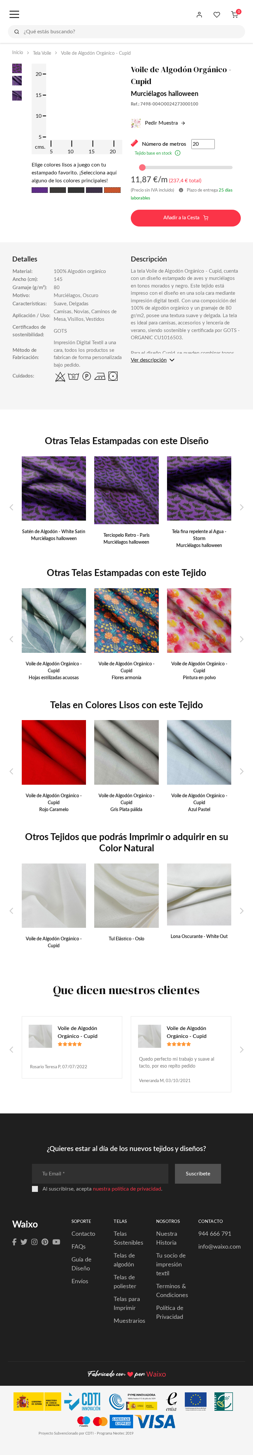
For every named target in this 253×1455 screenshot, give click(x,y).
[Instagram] (34, 1242)
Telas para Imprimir (127, 1303)
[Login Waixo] (199, 15)
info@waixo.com (219, 1247)
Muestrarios (129, 1321)
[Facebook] (14, 1242)
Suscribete (198, 1173)
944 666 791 (214, 1234)
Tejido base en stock (153, 153)
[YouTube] (56, 1242)
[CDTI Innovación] (60, 1403)
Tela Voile (42, 53)
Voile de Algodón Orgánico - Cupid (78, 1032)
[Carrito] (234, 15)
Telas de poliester (125, 1282)
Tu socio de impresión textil (171, 1265)
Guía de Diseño (81, 1264)
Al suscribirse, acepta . (102, 1189)
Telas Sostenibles (128, 1238)
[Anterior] (12, 507)
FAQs (78, 1247)
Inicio (17, 52)
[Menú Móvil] (13, 15)
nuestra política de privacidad (127, 1189)
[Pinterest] (45, 1242)
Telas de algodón (124, 1260)
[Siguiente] (241, 507)
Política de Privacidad (169, 1312)
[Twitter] (23, 1242)
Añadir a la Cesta (182, 217)
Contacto (83, 1234)
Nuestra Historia (166, 1238)
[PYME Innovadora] (136, 1403)
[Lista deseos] (217, 15)
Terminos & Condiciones (172, 1291)
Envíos (79, 1282)
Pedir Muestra (161, 123)
